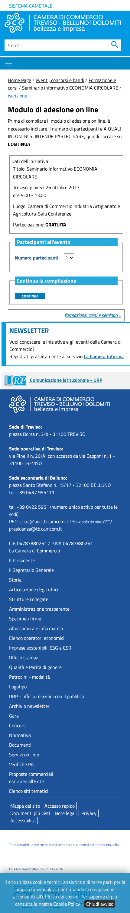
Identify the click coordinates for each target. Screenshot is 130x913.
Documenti (20, 744)
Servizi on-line (24, 754)
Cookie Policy (66, 904)
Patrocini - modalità (29, 677)
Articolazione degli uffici (33, 589)
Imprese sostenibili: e (40, 647)
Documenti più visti (30, 813)
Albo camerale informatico (36, 628)
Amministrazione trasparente (39, 609)
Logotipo (18, 686)
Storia (15, 579)
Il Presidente (22, 560)
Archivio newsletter (29, 706)
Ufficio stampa (23, 657)
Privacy (88, 813)
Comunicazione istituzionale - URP (65, 380)
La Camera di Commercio (34, 550)
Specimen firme (25, 618)
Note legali (66, 813)
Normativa (20, 735)
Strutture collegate (28, 599)
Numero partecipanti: (37, 257)
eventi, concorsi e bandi (60, 80)
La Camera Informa (104, 356)
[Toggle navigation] (8, 63)
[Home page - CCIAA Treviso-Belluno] (63, 23)
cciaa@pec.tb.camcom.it (43, 521)
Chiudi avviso (99, 904)
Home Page (19, 80)
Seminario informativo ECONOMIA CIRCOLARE (70, 87)
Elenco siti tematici (28, 791)
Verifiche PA (21, 764)
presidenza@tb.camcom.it (35, 528)
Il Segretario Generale (31, 570)
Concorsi (18, 725)
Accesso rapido (59, 805)
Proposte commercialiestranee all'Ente (31, 777)
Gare (14, 715)
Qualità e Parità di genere (35, 667)
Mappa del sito (25, 805)
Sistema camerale (31, 5)
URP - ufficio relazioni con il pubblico (46, 696)
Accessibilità (23, 820)
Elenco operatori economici (36, 638)
